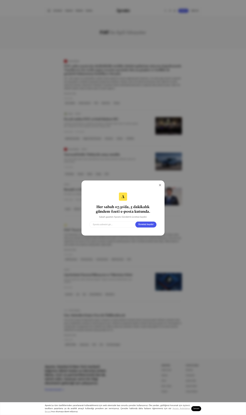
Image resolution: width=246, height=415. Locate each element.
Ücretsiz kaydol (145, 224)
